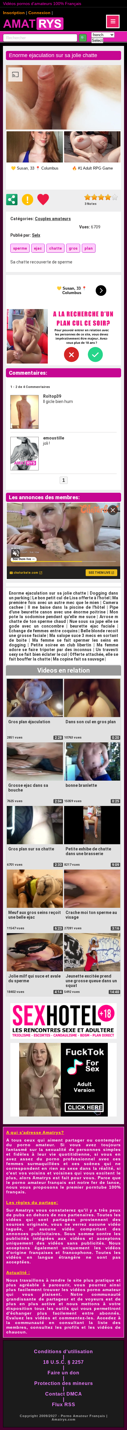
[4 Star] (108, 197)
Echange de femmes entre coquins (43, 630)
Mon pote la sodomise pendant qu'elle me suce (63, 614)
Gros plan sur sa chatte (31, 849)
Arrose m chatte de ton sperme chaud (63, 619)
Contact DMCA (63, 1393)
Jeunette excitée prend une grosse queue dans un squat (91, 981)
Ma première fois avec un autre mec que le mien (63, 600)
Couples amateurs (53, 218)
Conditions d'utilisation (63, 1351)
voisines (63, 1173)
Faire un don (63, 1372)
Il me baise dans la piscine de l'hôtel (66, 607)
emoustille (53, 438)
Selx (36, 235)
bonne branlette (81, 785)
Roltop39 (52, 396)
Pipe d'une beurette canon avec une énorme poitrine (63, 609)
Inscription (14, 12)
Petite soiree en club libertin (61, 645)
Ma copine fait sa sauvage (78, 659)
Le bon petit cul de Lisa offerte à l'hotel (71, 597)
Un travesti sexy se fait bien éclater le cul (63, 652)
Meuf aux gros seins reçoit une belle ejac (34, 915)
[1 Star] (87, 197)
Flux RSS (63, 1404)
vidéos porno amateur (95, 1289)
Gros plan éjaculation (29, 721)
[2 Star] (94, 197)
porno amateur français (39, 1182)
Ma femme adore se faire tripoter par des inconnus (63, 647)
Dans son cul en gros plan (91, 721)
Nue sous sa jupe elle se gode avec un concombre (63, 623)
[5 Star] (114, 197)
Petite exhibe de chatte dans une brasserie (88, 851)
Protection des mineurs (63, 1383)
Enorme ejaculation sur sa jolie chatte (47, 593)
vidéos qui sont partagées (41, 1219)
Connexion (39, 12)
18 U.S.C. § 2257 (63, 1362)
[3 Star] (101, 197)
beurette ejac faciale (92, 626)
